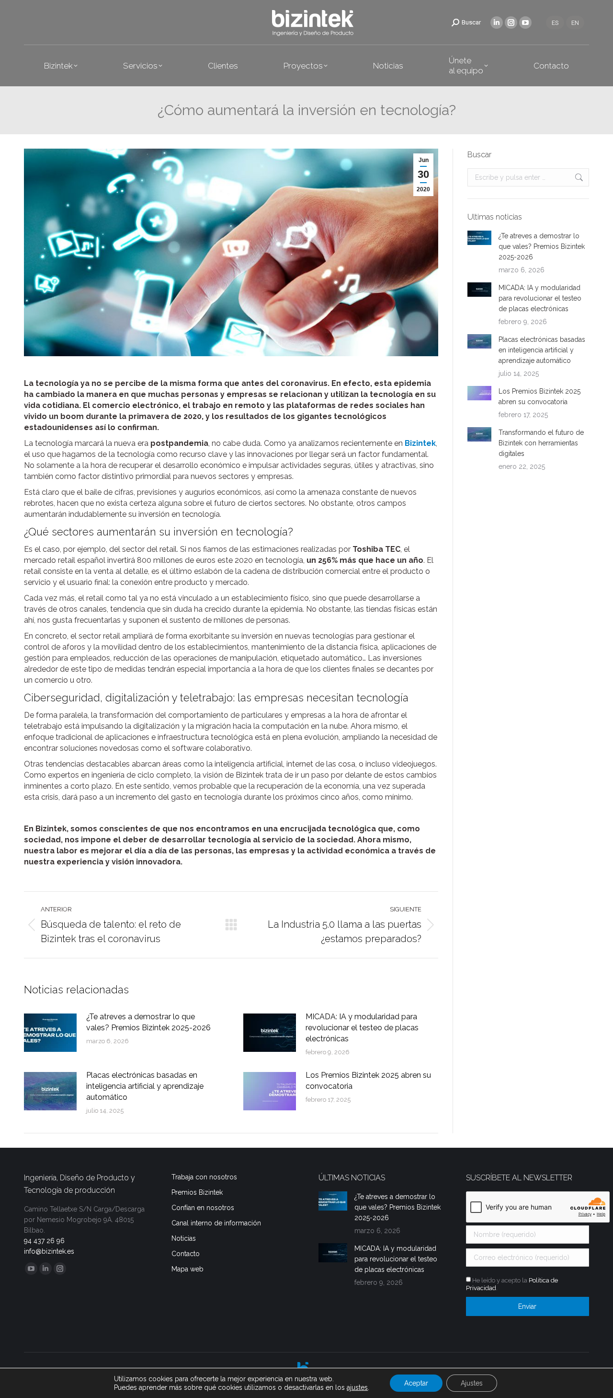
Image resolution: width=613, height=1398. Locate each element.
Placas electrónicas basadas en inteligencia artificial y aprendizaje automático (145, 1086)
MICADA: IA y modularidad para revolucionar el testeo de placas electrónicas (362, 1027)
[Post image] (50, 1033)
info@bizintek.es (49, 1251)
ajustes (357, 1387)
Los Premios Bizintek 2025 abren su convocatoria (368, 1081)
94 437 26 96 (44, 1241)
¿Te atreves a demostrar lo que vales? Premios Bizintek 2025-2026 (148, 1022)
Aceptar (416, 1383)
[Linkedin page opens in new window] (496, 22)
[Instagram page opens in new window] (511, 22)
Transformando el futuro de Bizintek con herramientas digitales (541, 443)
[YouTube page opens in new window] (525, 22)
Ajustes (472, 1383)
